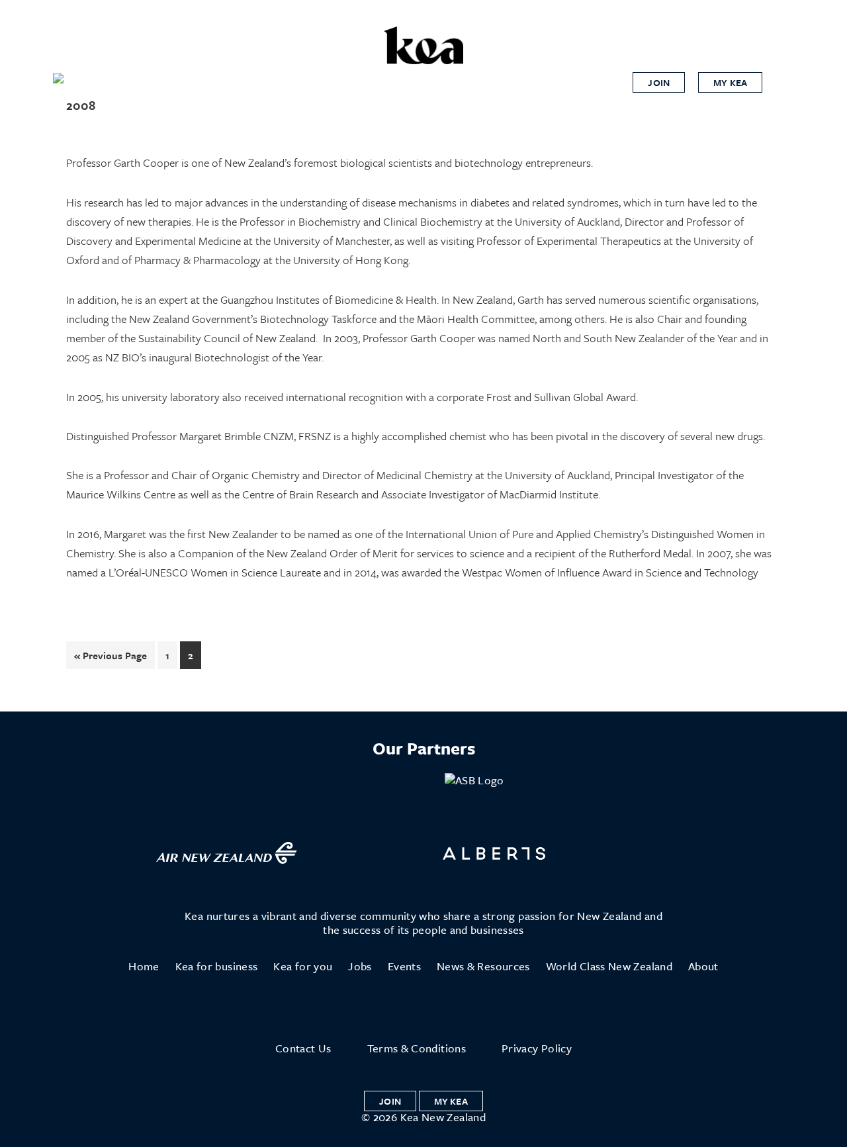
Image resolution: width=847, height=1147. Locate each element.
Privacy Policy (537, 1048)
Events (404, 966)
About (703, 966)
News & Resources (483, 966)
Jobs (359, 966)
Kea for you (302, 966)
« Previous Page (110, 658)
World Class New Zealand (609, 966)
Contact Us (303, 1048)
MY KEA (730, 82)
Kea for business (216, 966)
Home (143, 966)
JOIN (659, 82)
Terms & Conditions (416, 1048)
